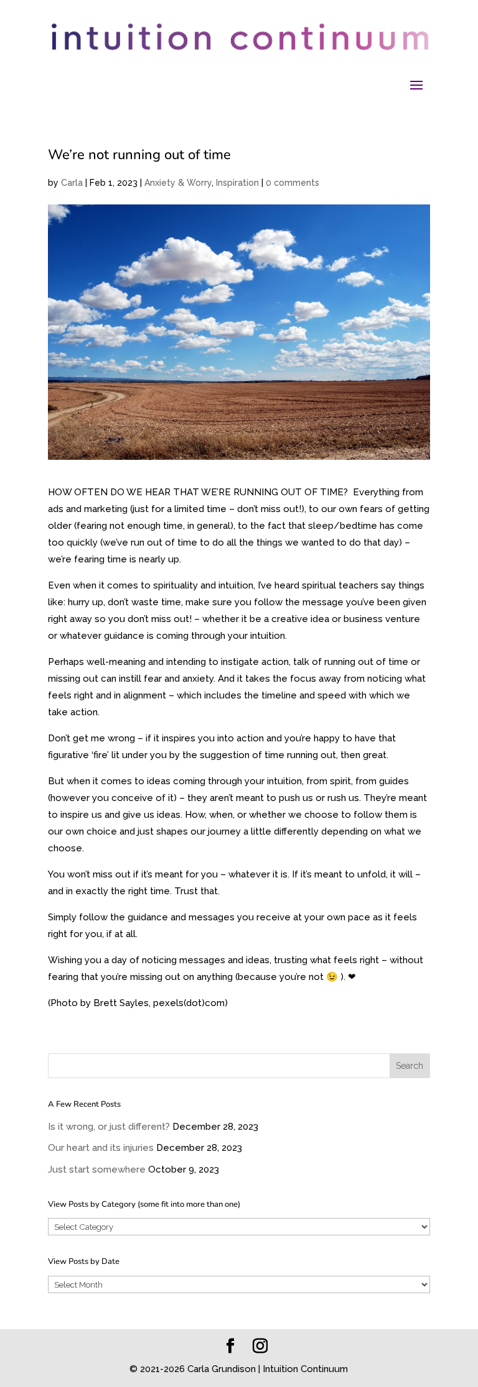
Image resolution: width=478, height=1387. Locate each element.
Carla (72, 183)
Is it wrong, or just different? (109, 1126)
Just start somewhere (97, 1169)
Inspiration (237, 183)
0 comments (292, 183)
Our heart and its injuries (101, 1147)
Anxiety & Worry (178, 183)
